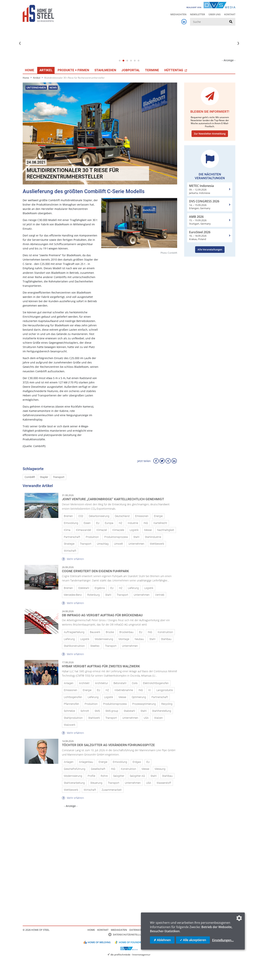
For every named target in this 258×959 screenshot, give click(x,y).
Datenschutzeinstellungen (130, 934)
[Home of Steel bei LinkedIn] (184, 21)
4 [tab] (131, 61)
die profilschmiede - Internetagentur (130, 954)
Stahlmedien (105, 70)
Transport (58, 477)
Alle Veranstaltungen (210, 249)
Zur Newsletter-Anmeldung (210, 133)
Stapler (44, 477)
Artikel (45, 70)
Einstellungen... (223, 940)
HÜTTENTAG (174, 70)
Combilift (30, 477)
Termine (152, 70)
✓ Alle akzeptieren (193, 940)
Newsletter (197, 14)
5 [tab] (135, 61)
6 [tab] (138, 61)
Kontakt (229, 14)
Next (238, 43)
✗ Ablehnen (162, 940)
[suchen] (230, 22)
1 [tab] (119, 61)
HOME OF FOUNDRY (130, 942)
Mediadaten (178, 14)
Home (29, 70)
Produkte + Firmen (73, 70)
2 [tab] (123, 61)
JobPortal (130, 70)
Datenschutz (138, 929)
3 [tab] (127, 61)
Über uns (215, 14)
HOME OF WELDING (99, 942)
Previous (20, 43)
